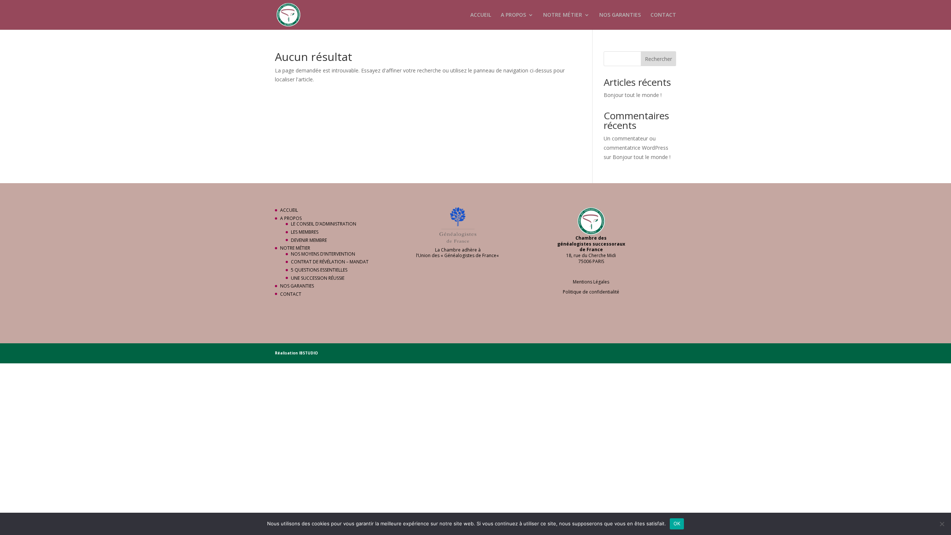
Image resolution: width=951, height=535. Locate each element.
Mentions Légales (591, 282)
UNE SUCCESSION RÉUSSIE (317, 278)
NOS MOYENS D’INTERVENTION (323, 254)
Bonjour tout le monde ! (633, 94)
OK (677, 523)
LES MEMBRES (304, 232)
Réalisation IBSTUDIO (296, 353)
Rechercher (658, 58)
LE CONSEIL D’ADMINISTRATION (323, 224)
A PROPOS (513, 15)
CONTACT (663, 15)
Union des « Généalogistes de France (457, 255)
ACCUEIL (480, 15)
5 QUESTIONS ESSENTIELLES (319, 270)
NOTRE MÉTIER (562, 15)
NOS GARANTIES (620, 15)
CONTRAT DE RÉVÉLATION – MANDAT (330, 262)
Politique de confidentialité (591, 292)
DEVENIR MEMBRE (309, 240)
